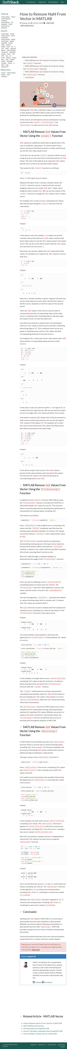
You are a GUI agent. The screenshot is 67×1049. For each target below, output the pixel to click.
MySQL (3, 61)
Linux (8, 46)
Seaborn (8, 45)
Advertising (61, 1044)
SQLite (10, 63)
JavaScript (4, 20)
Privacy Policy (52, 1044)
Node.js (8, 57)
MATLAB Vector (27, 26)
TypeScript (13, 52)
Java (6, 56)
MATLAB (50, 23)
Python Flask (4, 41)
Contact (62, 1046)
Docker (11, 43)
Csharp (14, 57)
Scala (7, 65)
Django (12, 41)
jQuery (3, 50)
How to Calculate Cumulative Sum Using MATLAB (42, 1031)
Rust (2, 59)
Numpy (13, 39)
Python (12, 34)
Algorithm (4, 28)
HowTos (42, 2)
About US (34, 1044)
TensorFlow (4, 52)
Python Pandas (5, 39)
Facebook (48, 982)
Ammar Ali (26, 23)
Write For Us (42, 1044)
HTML (7, 48)
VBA (2, 65)
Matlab (3, 46)
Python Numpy (5, 22)
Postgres (3, 63)
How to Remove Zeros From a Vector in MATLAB (42, 1023)
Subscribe (36, 950)
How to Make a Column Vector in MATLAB (40, 1034)
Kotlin (3, 57)
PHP (2, 56)
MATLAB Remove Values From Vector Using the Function (43, 489)
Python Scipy (5, 34)
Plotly (3, 45)
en (62, 2)
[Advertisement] (43, 41)
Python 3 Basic (5, 17)
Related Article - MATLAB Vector (43, 1016)
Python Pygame (11, 50)
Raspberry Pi (4, 67)
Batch (13, 35)
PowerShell (4, 37)
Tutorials (31, 2)
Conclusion (29, 77)
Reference (53, 2)
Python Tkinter (5, 35)
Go (10, 56)
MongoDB (10, 61)
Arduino (12, 59)
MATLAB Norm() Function (33, 1026)
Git (12, 22)
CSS (13, 54)
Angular (3, 54)
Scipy (8, 74)
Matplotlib (4, 24)
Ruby (7, 59)
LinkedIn (38, 982)
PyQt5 (10, 24)
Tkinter (13, 17)
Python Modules (5, 18)
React (9, 54)
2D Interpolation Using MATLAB (36, 1028)
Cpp (2, 48)
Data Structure (5, 26)
